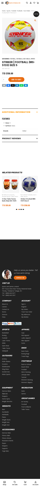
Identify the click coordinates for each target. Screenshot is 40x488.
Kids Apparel (25, 335)
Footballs (19, 11)
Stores (4, 312)
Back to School (26, 364)
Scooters (5, 364)
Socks (23, 343)
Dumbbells (5, 412)
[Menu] (2, 2)
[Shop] (4, 482)
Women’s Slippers (26, 382)
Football (14, 11)
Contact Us (5, 309)
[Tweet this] (13, 85)
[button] (16, 209)
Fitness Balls (6, 435)
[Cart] (38, 2)
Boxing (4, 335)
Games (23, 394)
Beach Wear (25, 367)
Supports (5, 448)
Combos (31, 195)
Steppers (5, 396)
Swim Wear (5, 346)
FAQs (3, 317)
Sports (8, 11)
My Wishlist (24, 317)
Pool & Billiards (26, 407)
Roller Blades (6, 361)
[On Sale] (14, 482)
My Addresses (25, 314)
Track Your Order (26, 312)
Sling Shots (5, 369)
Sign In (23, 304)
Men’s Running (25, 372)
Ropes (4, 443)
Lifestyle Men (25, 375)
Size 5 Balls (26, 11)
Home (4, 11)
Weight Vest (6, 425)
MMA (3, 343)
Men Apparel (25, 340)
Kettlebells (5, 414)
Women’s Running (27, 380)
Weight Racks (6, 420)
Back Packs (25, 351)
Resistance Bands (7, 441)
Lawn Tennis (6, 340)
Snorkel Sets (6, 372)
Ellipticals (5, 394)
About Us (5, 304)
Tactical (23, 377)
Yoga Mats (5, 451)
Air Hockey (24, 402)
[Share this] (8, 85)
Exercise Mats (6, 433)
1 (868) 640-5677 (10, 293)
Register (24, 307)
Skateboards (6, 366)
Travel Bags (25, 356)
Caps (22, 333)
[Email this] (4, 85)
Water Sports (6, 374)
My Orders (24, 309)
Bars (3, 409)
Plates (4, 417)
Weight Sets (6, 422)
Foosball (24, 404)
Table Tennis (6, 348)
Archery (4, 359)
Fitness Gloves (6, 438)
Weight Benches (7, 401)
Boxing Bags (25, 354)
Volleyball (5, 351)
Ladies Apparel (26, 338)
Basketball (25, 195)
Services (4, 314)
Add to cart (16, 79)
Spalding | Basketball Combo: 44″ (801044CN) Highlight (29, 199)
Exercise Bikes (6, 391)
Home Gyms (6, 399)
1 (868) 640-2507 (10, 295)
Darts (23, 391)
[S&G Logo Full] (12, 3)
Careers (4, 307)
